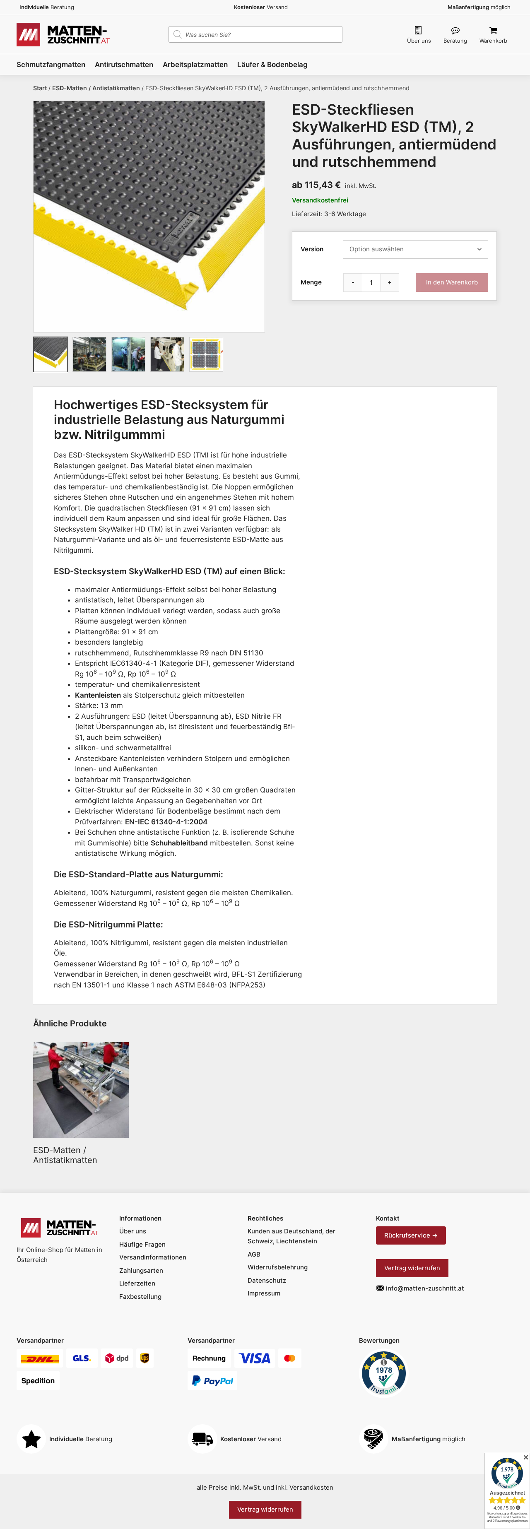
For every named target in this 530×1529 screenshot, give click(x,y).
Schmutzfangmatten (51, 64)
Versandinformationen (152, 1257)
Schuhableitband (179, 843)
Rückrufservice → (411, 1235)
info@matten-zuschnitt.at (425, 1288)
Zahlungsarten (141, 1270)
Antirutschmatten (124, 64)
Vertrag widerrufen (412, 1268)
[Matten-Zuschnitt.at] (63, 34)
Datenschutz (267, 1280)
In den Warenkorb (452, 282)
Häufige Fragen (142, 1244)
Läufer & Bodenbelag (272, 64)
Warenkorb (493, 40)
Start (40, 87)
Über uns (419, 40)
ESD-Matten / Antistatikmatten (96, 87)
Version (312, 249)
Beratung (455, 40)
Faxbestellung (140, 1296)
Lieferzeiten (137, 1283)
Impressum (264, 1293)
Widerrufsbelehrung (278, 1267)
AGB (254, 1254)
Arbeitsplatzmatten (195, 64)
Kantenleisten (98, 695)
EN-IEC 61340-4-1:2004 (166, 822)
